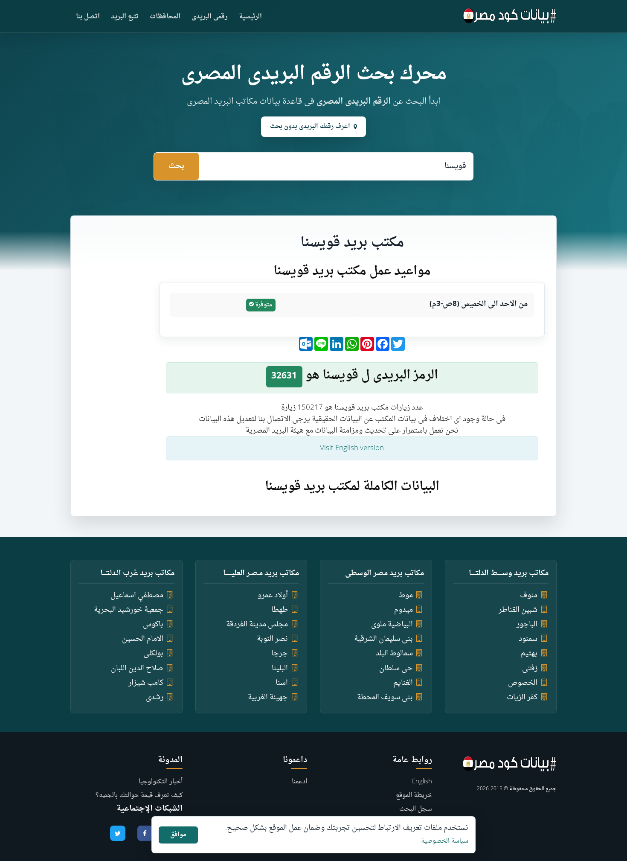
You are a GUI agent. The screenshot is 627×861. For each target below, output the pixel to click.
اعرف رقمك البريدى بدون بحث (310, 126)
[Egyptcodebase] (510, 16)
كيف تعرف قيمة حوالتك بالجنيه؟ (139, 795)
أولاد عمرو (273, 595)
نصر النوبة (272, 639)
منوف (528, 595)
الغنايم (403, 683)
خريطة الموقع (414, 795)
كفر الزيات (522, 697)
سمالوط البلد (394, 653)
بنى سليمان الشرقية (383, 639)
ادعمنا (299, 782)
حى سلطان (396, 668)
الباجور (527, 624)
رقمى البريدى (210, 17)
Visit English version (352, 448)
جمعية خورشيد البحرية (128, 610)
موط (406, 595)
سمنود (528, 639)
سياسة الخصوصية (444, 841)
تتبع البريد (125, 17)
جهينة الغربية (268, 697)
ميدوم (403, 610)
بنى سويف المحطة (385, 697)
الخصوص (522, 683)
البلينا (280, 668)
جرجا (279, 653)
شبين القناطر (518, 610)
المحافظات (165, 17)
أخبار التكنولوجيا (161, 782)
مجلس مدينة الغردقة (257, 624)
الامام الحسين (142, 639)
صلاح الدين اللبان (137, 668)
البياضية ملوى (392, 624)
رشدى (154, 697)
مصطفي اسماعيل (136, 595)
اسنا (282, 683)
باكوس (153, 624)
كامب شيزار (145, 683)
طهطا (279, 610)
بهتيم (529, 653)
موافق (178, 835)
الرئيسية (250, 17)
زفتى (529, 668)
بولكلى (153, 653)
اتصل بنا (88, 17)
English (422, 782)
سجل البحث (415, 809)
